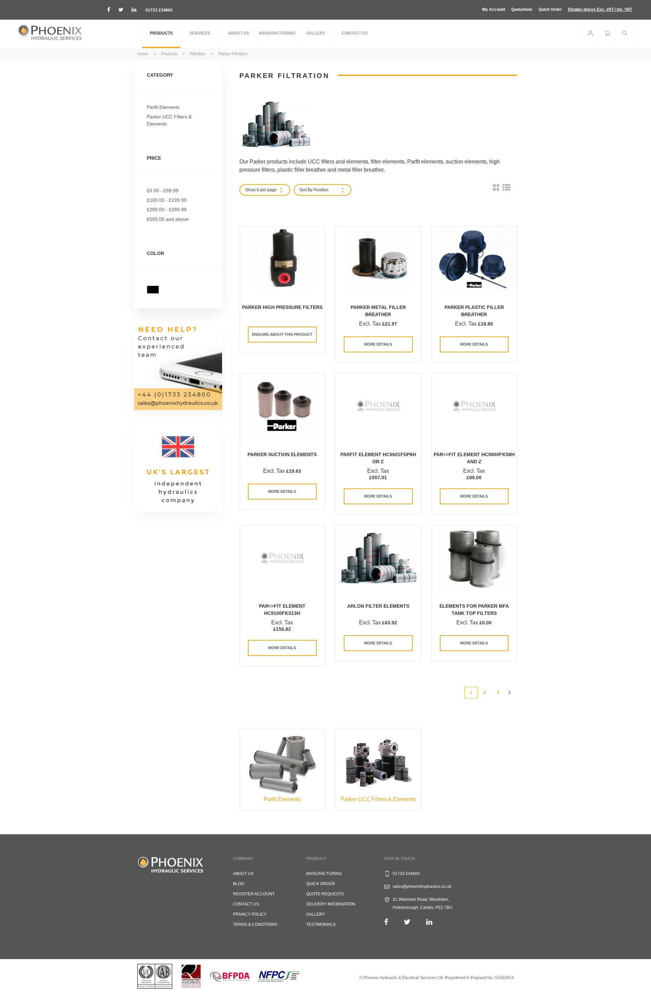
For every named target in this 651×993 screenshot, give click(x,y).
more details (378, 344)
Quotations (521, 9)
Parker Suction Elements (282, 454)
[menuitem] (161, 34)
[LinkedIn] (429, 922)
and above (168, 219)
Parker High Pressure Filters (282, 307)
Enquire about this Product (282, 334)
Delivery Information (330, 904)
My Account (493, 9)
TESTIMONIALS (321, 924)
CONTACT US (246, 904)
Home (143, 54)
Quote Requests (325, 894)
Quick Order (550, 9)
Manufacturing (324, 873)
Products (169, 54)
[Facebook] (386, 922)
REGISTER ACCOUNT (254, 894)
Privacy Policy (250, 914)
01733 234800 (159, 10)
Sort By (306, 190)
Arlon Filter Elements (378, 606)
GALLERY (315, 914)
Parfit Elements (163, 107)
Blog (238, 883)
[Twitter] (407, 922)
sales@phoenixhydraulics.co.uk (422, 886)
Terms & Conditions (255, 924)
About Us (243, 873)
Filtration (198, 54)
